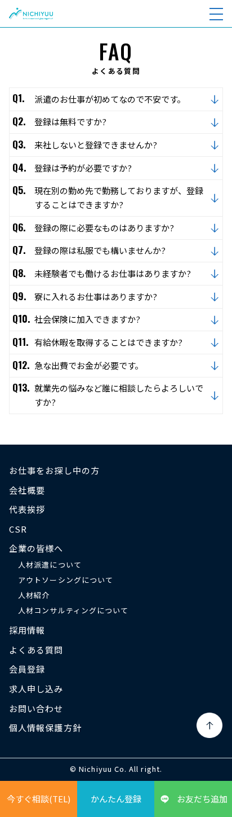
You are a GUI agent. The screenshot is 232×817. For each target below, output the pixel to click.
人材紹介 (34, 595)
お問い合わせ (36, 708)
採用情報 (27, 630)
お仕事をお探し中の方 (54, 470)
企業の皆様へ (36, 548)
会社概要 (27, 490)
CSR (18, 529)
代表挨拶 (27, 509)
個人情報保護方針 (45, 727)
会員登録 (27, 669)
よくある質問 (36, 650)
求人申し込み (36, 689)
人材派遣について (50, 564)
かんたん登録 (116, 799)
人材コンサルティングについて (73, 610)
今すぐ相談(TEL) (39, 799)
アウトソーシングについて (65, 579)
